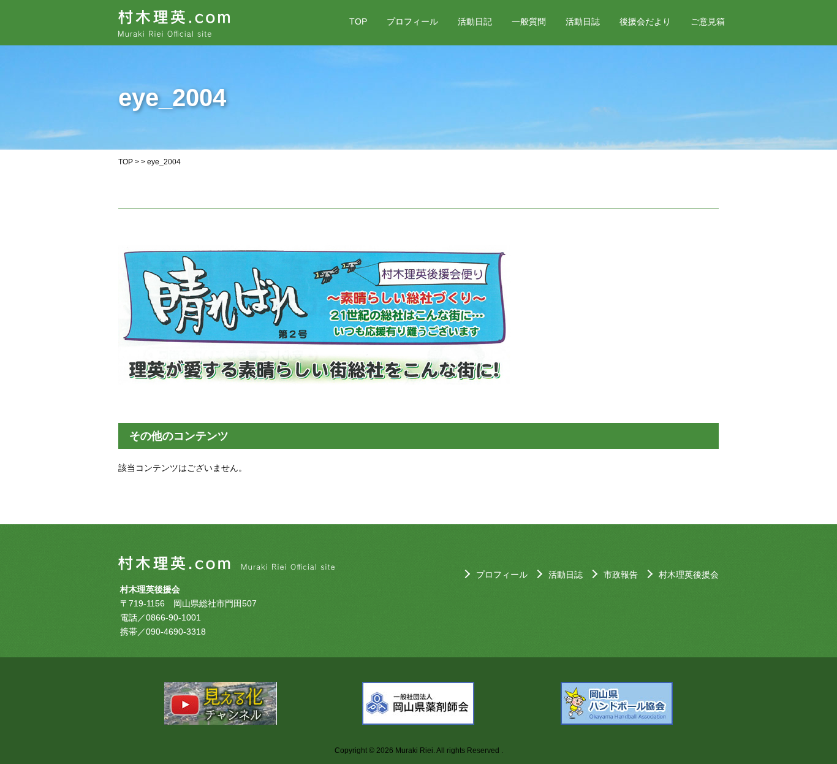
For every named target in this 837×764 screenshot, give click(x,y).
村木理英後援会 (689, 574)
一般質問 (529, 21)
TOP (358, 21)
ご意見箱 (708, 21)
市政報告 (621, 574)
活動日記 (475, 21)
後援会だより (645, 21)
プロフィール (412, 21)
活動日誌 (583, 21)
